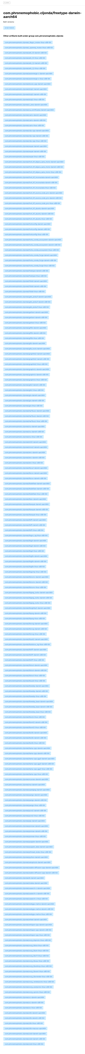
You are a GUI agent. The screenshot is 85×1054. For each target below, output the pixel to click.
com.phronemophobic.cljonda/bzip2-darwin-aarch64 (26, 89)
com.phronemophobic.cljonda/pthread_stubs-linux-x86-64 (28, 852)
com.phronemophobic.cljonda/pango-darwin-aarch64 (26, 795)
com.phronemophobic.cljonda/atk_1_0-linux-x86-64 (25, 68)
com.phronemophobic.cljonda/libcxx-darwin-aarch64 (26, 473)
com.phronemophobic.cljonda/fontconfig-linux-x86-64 (26, 234)
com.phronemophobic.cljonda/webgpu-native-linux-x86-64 (28, 914)
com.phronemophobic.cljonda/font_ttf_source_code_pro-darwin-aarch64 (33, 193)
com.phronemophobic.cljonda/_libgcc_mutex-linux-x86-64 (28, 42)
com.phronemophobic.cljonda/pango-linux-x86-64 (25, 805)
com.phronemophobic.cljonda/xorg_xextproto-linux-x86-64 (28, 987)
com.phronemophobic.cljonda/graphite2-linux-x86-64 (26, 364)
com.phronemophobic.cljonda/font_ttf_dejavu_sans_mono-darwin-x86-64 (34, 167)
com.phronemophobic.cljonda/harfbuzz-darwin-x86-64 (27, 416)
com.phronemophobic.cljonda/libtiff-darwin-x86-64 (25, 655)
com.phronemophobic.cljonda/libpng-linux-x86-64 (25, 618)
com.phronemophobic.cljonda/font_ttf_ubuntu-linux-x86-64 (28, 219)
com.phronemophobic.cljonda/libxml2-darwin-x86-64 (26, 722)
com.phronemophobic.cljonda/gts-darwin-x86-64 (24, 400)
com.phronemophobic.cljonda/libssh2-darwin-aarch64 (26, 639)
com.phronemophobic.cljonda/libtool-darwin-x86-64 (25, 670)
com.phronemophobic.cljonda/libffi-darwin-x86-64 (25, 525)
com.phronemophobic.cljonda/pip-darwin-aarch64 (25, 821)
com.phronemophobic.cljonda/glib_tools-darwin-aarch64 (27, 349)
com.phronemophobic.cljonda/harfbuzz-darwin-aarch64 (27, 411)
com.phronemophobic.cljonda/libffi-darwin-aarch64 (25, 520)
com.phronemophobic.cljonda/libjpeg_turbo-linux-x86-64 (27, 603)
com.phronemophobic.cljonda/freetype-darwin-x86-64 (26, 271)
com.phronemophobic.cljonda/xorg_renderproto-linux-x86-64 (29, 982)
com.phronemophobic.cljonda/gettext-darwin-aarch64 (26, 312)
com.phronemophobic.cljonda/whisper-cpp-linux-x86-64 (27, 935)
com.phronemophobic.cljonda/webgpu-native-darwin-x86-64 (29, 909)
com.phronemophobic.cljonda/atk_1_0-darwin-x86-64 (26, 63)
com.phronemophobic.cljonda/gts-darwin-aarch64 (25, 395)
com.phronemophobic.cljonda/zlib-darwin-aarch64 (25, 1013)
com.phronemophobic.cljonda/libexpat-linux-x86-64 (25, 515)
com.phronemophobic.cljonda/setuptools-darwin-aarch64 (27, 862)
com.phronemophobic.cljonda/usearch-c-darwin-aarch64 (27, 888)
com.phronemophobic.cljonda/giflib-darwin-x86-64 (25, 333)
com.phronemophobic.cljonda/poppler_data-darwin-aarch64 (28, 847)
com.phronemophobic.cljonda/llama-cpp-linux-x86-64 (26, 774)
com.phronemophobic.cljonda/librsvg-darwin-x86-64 (26, 629)
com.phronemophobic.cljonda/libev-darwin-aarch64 (25, 499)
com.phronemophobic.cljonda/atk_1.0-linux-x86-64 (25, 58)
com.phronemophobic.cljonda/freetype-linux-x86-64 (25, 276)
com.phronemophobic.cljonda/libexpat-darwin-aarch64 (26, 504)
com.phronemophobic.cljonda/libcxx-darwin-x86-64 (25, 478)
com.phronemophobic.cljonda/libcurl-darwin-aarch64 (26, 468)
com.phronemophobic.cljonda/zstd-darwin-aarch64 (25, 1034)
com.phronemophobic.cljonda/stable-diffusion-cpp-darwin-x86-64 (31, 873)
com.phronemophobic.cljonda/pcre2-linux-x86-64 (24, 816)
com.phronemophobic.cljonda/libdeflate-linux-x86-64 (26, 494)
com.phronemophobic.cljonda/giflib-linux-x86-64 (24, 338)
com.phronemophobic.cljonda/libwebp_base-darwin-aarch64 (29, 701)
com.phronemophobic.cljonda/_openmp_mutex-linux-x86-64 (29, 48)
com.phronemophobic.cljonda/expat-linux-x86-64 (24, 157)
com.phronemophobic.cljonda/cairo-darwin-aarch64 (25, 115)
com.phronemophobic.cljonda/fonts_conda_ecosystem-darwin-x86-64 (32, 245)
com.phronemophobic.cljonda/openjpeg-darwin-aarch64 (27, 790)
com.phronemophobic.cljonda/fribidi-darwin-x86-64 (25, 286)
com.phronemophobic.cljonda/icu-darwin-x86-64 (24, 432)
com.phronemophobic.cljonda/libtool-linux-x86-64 (25, 675)
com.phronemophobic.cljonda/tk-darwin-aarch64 (24, 878)
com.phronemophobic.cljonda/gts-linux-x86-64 (23, 406)
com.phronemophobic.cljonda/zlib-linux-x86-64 (24, 1023)
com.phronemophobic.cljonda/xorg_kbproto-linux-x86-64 (28, 940)
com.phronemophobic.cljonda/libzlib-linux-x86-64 (24, 743)
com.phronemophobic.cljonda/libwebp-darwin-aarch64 (26, 686)
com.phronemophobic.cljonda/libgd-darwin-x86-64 (25, 546)
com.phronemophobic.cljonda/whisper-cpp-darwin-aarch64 (28, 925)
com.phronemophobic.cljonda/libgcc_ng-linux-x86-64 (26, 535)
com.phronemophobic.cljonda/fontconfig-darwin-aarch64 (27, 224)
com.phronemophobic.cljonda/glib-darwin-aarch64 (25, 343)
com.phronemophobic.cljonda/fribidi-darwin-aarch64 (26, 281)
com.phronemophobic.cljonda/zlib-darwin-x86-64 (24, 1018)
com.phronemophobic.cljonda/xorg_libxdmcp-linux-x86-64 (28, 966)
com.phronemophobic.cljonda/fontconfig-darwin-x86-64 (27, 229)
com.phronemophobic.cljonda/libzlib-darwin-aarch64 (26, 733)
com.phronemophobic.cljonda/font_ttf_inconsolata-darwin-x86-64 (31, 182)
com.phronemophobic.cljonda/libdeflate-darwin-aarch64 (27, 484)
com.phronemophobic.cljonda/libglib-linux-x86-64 (25, 567)
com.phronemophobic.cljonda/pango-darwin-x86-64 (25, 800)
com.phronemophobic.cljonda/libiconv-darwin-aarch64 (26, 577)
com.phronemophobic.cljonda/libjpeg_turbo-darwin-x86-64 (28, 598)
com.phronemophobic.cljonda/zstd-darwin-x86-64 (25, 1039)
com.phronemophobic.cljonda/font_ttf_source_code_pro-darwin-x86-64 (33, 198)
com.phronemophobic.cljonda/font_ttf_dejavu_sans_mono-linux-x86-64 (33, 172)
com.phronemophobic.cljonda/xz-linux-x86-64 (23, 1008)
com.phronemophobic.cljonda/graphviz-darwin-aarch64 (27, 369)
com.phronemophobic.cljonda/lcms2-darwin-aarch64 (26, 447)
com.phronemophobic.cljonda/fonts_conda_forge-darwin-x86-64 (30, 260)
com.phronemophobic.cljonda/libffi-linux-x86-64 (24, 530)
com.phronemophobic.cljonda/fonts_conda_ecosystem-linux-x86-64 (32, 250)
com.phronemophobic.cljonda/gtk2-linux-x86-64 (24, 390)
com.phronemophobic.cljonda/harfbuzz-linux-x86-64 (26, 421)
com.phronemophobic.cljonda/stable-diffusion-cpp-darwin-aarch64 (31, 868)
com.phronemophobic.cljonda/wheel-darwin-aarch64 (26, 919)
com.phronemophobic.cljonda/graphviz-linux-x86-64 (26, 380)
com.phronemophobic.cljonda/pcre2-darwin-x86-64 (25, 811)
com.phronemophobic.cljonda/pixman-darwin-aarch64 (26, 826)
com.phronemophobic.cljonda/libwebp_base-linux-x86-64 (27, 712)
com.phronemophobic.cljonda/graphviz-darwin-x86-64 (26, 375)
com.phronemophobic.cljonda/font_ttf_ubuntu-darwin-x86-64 (29, 214)
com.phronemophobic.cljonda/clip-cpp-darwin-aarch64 (27, 131)
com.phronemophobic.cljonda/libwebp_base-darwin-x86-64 (28, 707)
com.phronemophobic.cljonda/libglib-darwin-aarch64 (26, 556)
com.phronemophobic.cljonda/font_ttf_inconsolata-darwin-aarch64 (31, 177)
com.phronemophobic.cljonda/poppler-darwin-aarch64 (26, 842)
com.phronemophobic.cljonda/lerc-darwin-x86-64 (24, 458)
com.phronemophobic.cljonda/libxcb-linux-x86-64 (25, 717)
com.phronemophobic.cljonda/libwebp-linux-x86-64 (25, 696)
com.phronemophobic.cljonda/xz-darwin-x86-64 (24, 1002)
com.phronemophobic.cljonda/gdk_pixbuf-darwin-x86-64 (27, 302)
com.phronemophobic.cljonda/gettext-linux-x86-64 (25, 323)
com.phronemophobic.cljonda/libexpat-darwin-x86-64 (26, 509)
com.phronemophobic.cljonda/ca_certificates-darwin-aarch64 (29, 110)
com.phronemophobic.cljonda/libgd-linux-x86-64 (24, 551)
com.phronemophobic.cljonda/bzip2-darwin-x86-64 (25, 94)
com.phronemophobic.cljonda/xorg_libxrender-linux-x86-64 (28, 977)
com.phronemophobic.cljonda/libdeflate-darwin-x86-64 (27, 489)
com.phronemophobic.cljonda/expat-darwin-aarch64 (26, 146)
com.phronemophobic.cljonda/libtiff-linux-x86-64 (24, 660)
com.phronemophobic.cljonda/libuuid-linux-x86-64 (25, 681)
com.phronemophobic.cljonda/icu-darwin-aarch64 (24, 426)
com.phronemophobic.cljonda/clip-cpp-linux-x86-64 (25, 141)
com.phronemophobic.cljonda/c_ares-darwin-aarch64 (26, 105)
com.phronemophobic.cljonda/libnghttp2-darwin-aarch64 (27, 608)
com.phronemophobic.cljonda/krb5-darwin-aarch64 (25, 442)
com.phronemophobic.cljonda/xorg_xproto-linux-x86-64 (27, 992)
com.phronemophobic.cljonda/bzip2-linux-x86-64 (24, 99)
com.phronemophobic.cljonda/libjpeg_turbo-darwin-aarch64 (28, 592)
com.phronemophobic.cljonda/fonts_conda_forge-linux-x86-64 (29, 266)
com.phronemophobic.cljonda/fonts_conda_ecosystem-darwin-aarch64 (33, 240)
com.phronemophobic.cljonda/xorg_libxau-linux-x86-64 (27, 961)
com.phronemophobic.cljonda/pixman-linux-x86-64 (25, 836)
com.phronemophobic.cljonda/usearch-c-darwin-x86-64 (27, 894)
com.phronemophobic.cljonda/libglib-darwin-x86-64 (25, 561)
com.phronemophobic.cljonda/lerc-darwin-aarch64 (25, 452)
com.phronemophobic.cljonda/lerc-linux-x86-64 (24, 463)
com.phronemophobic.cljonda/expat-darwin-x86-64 (25, 151)
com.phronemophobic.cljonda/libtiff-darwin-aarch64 (25, 650)
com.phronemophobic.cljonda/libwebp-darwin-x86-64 (26, 691)
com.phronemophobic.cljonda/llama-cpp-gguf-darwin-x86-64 (29, 764)
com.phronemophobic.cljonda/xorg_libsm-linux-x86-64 (26, 951)
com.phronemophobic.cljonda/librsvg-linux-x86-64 (25, 634)
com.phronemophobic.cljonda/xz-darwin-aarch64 (24, 997)
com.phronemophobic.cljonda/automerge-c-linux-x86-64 (27, 79)
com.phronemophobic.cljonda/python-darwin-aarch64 (26, 857)
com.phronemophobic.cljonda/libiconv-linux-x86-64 (25, 587)
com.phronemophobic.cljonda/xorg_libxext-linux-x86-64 (27, 971)
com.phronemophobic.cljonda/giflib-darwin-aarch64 (25, 328)
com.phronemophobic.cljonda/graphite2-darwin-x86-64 (27, 359)
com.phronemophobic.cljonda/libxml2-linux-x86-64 (25, 727)
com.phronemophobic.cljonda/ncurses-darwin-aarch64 (26, 779)
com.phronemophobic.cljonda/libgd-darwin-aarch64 (25, 541)
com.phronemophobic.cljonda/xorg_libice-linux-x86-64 (26, 945)
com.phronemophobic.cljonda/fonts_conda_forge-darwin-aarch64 (31, 255)
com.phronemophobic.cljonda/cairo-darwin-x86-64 (25, 120)
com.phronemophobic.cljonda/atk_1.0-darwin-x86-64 (26, 53)
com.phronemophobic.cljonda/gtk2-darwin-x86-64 (25, 385)
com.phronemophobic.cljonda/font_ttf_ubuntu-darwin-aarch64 (29, 208)
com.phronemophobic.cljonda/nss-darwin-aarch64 (25, 785)
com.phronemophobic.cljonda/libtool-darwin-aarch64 (26, 665)
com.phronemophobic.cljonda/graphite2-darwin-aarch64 (27, 354)
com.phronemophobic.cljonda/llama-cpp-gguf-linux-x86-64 (28, 769)
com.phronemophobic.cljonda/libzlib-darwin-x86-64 (25, 738)
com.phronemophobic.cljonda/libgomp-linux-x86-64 (25, 572)
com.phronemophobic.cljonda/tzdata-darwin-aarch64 (26, 883)
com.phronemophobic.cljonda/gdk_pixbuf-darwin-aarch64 (28, 297)
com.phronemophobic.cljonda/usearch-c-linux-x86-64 (26, 899)
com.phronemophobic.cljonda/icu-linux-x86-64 (23, 437)
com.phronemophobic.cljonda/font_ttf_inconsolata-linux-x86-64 (30, 188)
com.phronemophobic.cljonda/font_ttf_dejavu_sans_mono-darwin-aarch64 (34, 162)
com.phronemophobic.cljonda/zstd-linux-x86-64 (24, 1044)
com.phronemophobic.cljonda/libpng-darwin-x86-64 (25, 613)
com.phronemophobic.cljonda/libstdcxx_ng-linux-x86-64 (27, 644)
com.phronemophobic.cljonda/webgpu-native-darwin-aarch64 (29, 904)
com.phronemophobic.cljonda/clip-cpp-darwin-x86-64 (26, 136)
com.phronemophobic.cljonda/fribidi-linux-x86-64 (24, 291)
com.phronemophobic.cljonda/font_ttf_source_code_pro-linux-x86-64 (32, 203)
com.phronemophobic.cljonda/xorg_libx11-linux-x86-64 (27, 956)
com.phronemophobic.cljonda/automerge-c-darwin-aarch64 (28, 74)
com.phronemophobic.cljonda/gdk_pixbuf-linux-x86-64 (27, 307)
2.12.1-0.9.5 (9, 28)
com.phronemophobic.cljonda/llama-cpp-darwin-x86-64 (27, 753)
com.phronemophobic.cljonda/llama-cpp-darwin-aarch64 (27, 748)
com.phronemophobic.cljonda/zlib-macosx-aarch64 (25, 1028)
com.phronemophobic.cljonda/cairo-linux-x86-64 (24, 125)
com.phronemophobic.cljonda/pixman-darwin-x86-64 (26, 831)
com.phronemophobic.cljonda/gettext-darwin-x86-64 (26, 317)
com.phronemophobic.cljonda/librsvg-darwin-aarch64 (26, 624)
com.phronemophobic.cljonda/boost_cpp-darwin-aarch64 (27, 84)
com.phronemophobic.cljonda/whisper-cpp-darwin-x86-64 (28, 930)
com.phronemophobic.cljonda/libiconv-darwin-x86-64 (26, 582)
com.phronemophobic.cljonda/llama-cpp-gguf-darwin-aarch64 (29, 759)
